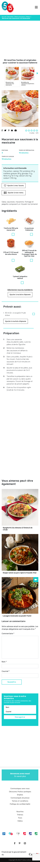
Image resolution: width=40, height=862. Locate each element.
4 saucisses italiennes (29, 229)
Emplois (20, 795)
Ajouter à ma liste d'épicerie (20, 295)
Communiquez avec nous (20, 789)
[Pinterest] (19, 843)
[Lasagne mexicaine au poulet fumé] (20, 595)
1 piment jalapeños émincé (20, 277)
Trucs (20, 818)
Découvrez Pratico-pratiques (20, 792)
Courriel (5, 671)
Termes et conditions (20, 801)
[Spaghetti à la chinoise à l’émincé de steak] (20, 507)
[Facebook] (14, 843)
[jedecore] (30, 833)
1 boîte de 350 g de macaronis (11, 229)
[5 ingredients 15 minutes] (5, 7)
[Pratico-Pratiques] (4, 833)
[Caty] (18, 833)
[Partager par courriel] (16, 130)
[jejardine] (36, 833)
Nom (4, 662)
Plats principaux (20, 17)
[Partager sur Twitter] (5, 130)
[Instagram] (25, 843)
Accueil (4, 17)
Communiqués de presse (20, 798)
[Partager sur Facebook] (2, 130)
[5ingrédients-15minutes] (10, 833)
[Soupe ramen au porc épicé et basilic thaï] (20, 552)
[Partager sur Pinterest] (8, 130)
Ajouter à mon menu (15, 193)
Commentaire (8, 633)
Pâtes (28, 17)
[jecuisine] (24, 833)
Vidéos (20, 821)
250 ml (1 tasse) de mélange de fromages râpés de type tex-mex (29, 253)
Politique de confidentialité (20, 804)
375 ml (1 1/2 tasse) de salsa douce (10, 253)
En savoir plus (20, 775)
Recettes (11, 17)
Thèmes (20, 815)
